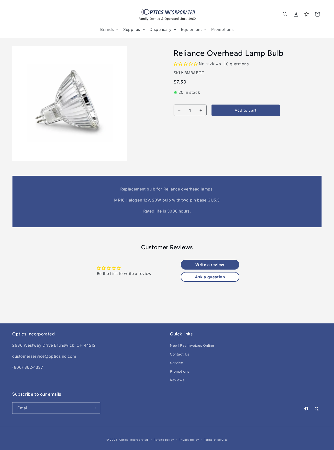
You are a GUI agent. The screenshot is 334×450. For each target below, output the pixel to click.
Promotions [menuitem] (222, 29)
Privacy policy (189, 439)
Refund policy (164, 439)
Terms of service (216, 439)
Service (176, 363)
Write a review (209, 264)
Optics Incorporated (133, 439)
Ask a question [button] (210, 276)
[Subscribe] (94, 408)
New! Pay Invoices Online (192, 345)
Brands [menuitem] (107, 29)
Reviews (177, 380)
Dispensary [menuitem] (161, 29)
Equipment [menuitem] (191, 29)
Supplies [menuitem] (131, 29)
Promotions (179, 371)
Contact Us (179, 354)
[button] (285, 14)
